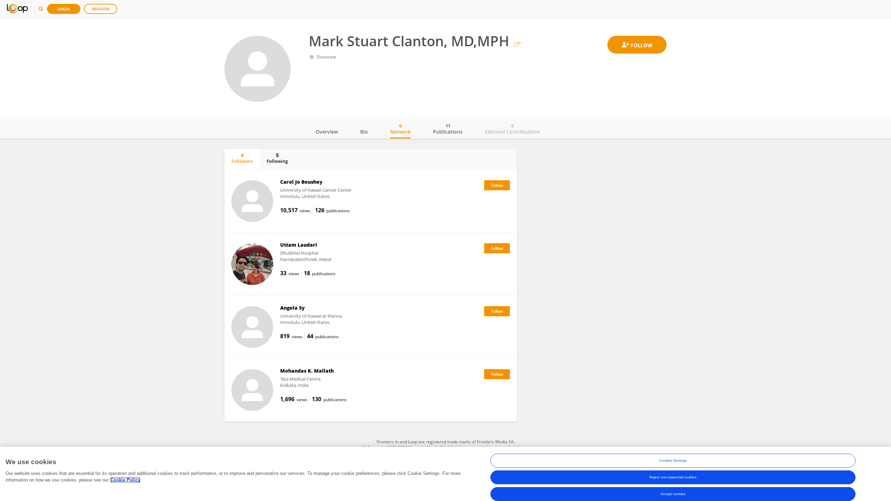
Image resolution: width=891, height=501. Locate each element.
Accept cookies (673, 494)
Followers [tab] (242, 158)
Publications (448, 128)
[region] (445, 474)
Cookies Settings (673, 460)
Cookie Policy (125, 480)
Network (400, 128)
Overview (327, 131)
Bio (364, 131)
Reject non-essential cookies (672, 477)
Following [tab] (277, 158)
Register (100, 8)
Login (63, 8)
